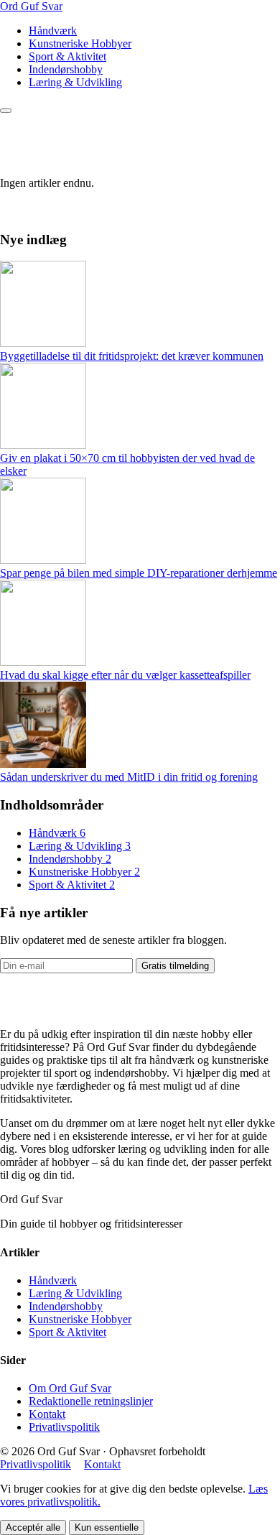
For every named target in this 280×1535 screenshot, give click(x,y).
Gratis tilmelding (175, 965)
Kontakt (47, 1414)
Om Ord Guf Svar (70, 1388)
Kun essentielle (107, 1527)
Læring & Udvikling (75, 82)
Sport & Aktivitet (67, 56)
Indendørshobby (66, 69)
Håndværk (53, 30)
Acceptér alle (33, 1527)
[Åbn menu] (5, 110)
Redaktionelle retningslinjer (91, 1401)
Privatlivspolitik (64, 1427)
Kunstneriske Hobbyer (80, 43)
